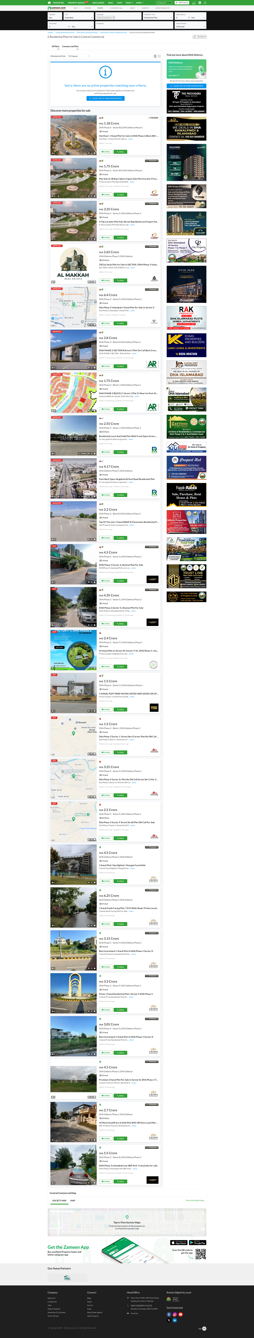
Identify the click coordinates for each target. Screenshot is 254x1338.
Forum (90, 1305)
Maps (119, 3)
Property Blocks (78, 2)
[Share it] (91, 153)
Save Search (201, 37)
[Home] (49, 2)
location (100, 14)
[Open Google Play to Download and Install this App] (197, 1244)
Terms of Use (53, 1316)
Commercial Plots (70, 47)
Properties (58, 3)
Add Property (93, 1316)
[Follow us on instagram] (175, 1316)
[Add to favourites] (94, 153)
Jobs (49, 1305)
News (89, 1302)
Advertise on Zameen (56, 1312)
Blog (110, 3)
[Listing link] (105, 135)
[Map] (88, 153)
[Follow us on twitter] (170, 1322)
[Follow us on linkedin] (175, 1322)
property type (149, 14)
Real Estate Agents (94, 1312)
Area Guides (98, 3)
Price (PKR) (53, 23)
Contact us (52, 1302)
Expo (89, 1309)
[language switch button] (194, 2)
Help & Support (54, 1309)
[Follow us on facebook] (170, 1316)
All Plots (55, 47)
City (66, 14)
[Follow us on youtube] (181, 1316)
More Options (181, 23)
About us (51, 1298)
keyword (100, 23)
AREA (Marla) (180, 14)
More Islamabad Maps (195, 1200)
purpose (52, 14)
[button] (55, 17)
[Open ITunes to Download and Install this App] (179, 1244)
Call (121, 152)
